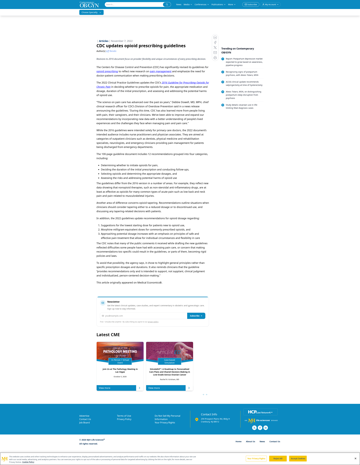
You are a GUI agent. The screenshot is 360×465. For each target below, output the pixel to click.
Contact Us (85, 419)
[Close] (355, 458)
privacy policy (153, 322)
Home (238, 441)
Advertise (84, 415)
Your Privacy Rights (165, 422)
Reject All (278, 458)
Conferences (200, 4)
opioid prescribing (107, 71)
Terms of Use (124, 415)
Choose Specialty (89, 12)
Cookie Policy (28, 462)
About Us (250, 441)
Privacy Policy (124, 419)
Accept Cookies (298, 458)
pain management (160, 71)
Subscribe (194, 315)
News (178, 4)
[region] (180, 458)
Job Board (84, 422)
